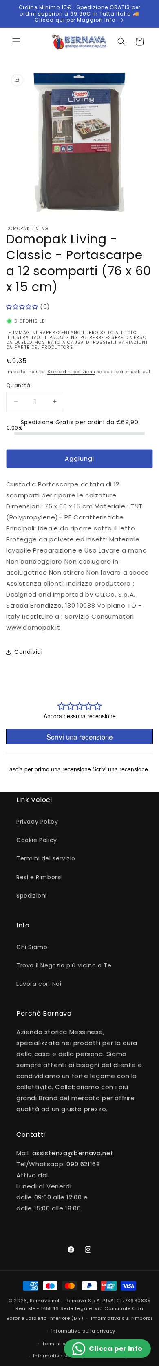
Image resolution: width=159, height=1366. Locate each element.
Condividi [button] (28, 652)
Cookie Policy (36, 840)
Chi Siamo (31, 947)
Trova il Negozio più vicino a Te (63, 965)
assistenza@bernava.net (73, 1153)
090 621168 (83, 1164)
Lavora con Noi (38, 984)
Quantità (18, 385)
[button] (16, 42)
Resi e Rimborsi (39, 877)
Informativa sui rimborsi (121, 1318)
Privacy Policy (37, 822)
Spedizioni (31, 895)
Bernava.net (45, 1300)
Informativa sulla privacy (83, 1331)
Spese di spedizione (71, 372)
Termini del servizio (45, 858)
